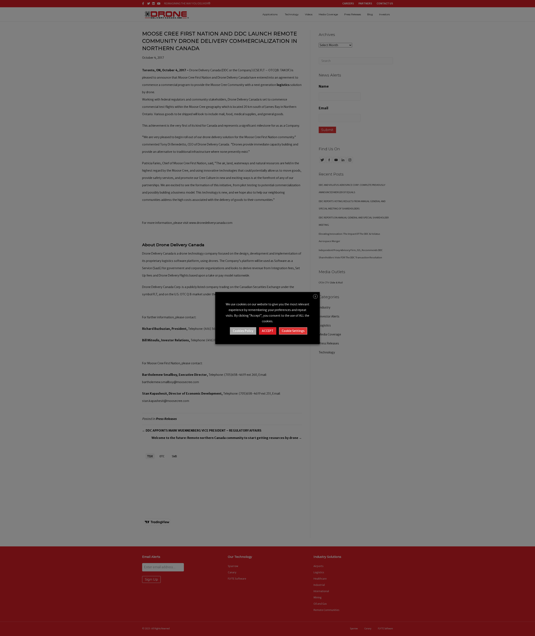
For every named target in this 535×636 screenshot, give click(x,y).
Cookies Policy (243, 331)
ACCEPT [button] (267, 331)
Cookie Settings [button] (293, 331)
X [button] (315, 296)
